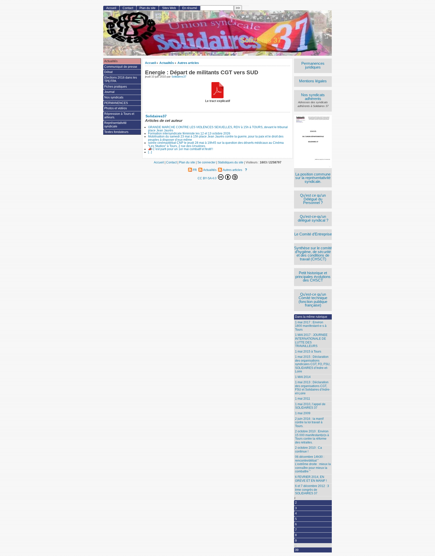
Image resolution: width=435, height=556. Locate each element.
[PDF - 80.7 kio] (217, 90)
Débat (108, 72)
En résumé (189, 8)
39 (297, 550)
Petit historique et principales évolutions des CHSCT (313, 276)
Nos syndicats (113, 97)
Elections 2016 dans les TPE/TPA (120, 79)
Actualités (166, 62)
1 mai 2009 (302, 413)
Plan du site (147, 8)
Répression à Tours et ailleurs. (119, 115)
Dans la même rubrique (311, 317)
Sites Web (169, 8)
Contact (128, 8)
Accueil (150, 62)
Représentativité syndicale (115, 124)
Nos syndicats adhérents (313, 96)
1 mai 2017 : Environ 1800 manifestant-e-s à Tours (311, 326)
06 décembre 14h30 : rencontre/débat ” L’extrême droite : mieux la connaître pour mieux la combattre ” (313, 464)
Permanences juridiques (312, 65)
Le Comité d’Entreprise (313, 234)
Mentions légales (313, 81)
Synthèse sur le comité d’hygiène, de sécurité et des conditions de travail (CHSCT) (313, 253)
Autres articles (188, 62)
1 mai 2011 (302, 398)
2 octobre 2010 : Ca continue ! (308, 449)
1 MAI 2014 (303, 377)
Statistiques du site (230, 162)
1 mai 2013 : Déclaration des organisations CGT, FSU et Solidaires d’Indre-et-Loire (312, 387)
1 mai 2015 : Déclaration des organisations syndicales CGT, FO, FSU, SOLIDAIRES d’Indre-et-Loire (312, 364)
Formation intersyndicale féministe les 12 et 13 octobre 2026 (189, 133)
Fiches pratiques (115, 86)
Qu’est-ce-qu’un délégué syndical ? (313, 218)
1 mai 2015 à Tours (308, 351)
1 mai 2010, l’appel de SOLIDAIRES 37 (310, 406)
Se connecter (206, 162)
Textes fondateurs (116, 132)
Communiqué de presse (120, 66)
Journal (109, 92)
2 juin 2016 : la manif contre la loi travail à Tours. (309, 422)
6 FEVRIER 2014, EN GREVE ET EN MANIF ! (311, 478)
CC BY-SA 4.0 (207, 178)
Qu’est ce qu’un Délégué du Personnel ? (313, 199)
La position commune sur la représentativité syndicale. (313, 178)
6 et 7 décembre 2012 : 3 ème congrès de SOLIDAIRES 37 (312, 489)
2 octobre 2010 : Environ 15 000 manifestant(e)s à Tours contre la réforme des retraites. (312, 437)
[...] (150, 152)
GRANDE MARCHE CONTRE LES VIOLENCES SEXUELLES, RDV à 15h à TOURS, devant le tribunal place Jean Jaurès (218, 128)
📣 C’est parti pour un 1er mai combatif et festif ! (180, 149)
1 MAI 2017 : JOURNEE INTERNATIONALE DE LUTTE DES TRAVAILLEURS (311, 340)
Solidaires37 (178, 76)
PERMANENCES (116, 103)
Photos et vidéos (115, 108)
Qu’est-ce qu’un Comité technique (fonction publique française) (313, 300)
